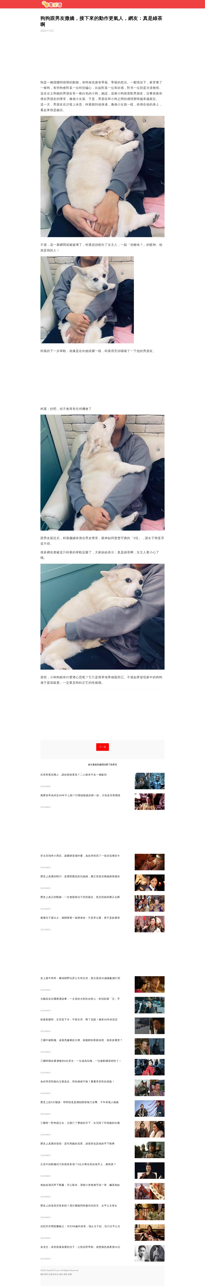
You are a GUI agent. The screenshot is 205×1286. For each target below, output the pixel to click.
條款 (61, 1274)
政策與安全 (54, 1274)
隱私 (65, 1274)
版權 (70, 1274)
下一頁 (102, 747)
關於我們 (44, 1274)
